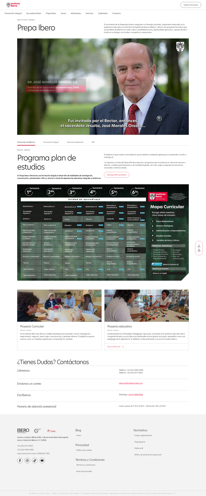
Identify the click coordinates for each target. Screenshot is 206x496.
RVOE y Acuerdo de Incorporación (148, 454)
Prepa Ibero (51, 13)
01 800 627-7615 (43, 453)
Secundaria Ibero (33, 13)
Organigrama (139, 441)
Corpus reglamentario (143, 435)
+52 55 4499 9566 (135, 394)
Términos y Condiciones (85, 465)
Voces (63, 13)
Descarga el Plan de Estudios (116, 175)
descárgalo (114, 346)
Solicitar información (191, 5)
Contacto (116, 13)
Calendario (103, 13)
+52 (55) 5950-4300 (25, 449)
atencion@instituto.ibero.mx (131, 383)
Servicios (89, 13)
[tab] (26, 143)
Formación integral (13, 13)
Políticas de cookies (84, 450)
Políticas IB (138, 448)
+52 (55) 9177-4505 (25, 445)
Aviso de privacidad (84, 471)
